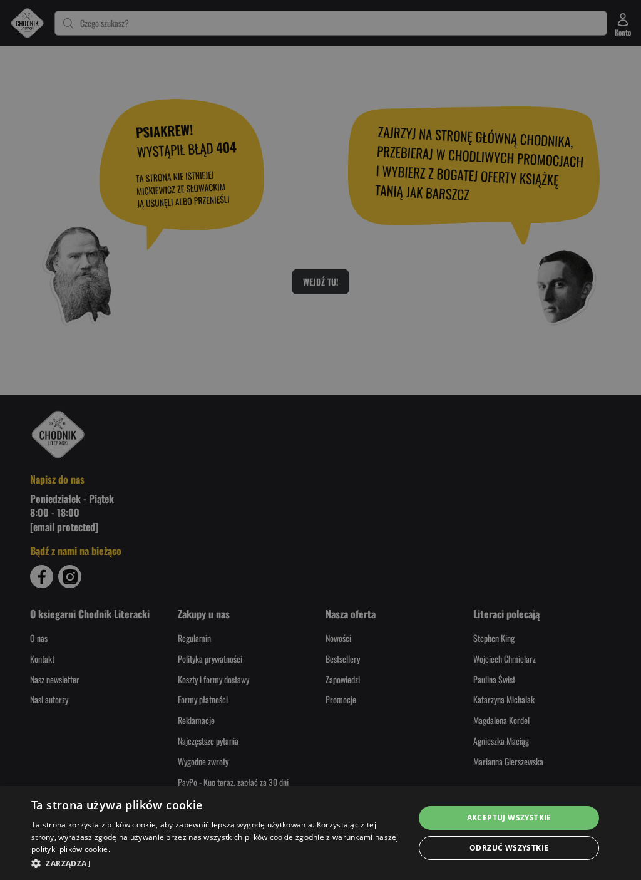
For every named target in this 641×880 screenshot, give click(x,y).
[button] (217, 863)
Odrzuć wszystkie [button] (508, 847)
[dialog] (320, 833)
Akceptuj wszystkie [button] (509, 817)
